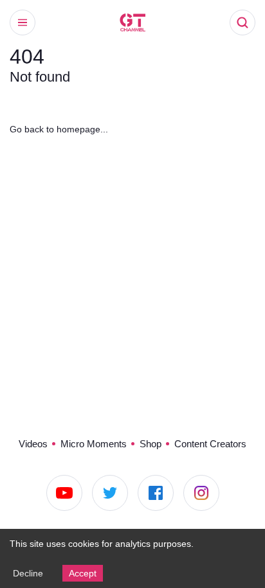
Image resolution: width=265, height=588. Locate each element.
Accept (82, 573)
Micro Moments (93, 443)
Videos (33, 443)
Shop (150, 443)
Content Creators (210, 443)
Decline (28, 573)
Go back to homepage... (59, 129)
